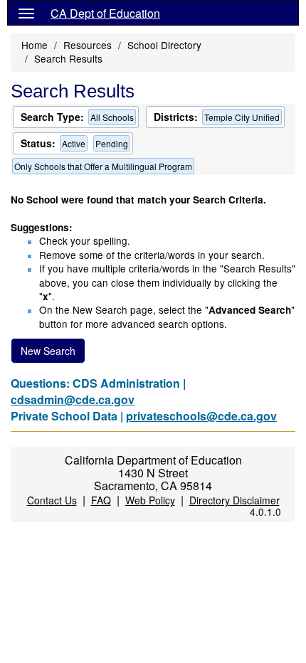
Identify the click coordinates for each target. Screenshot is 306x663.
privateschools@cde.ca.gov (201, 416)
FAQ (101, 500)
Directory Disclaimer (234, 500)
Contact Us (52, 500)
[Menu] (26, 13)
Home (34, 45)
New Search (48, 351)
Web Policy (150, 500)
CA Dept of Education (105, 13)
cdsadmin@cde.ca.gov (72, 399)
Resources (87, 45)
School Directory (164, 45)
